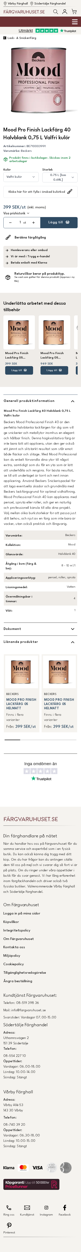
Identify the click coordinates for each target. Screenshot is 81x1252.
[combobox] (21, 177)
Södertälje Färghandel (50, 3)
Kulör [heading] (7, 169)
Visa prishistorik (14, 213)
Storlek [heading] (47, 169)
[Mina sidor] (64, 11)
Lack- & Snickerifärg (22, 38)
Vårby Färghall (18, 3)
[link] (21, 693)
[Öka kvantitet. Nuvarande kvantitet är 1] (33, 222)
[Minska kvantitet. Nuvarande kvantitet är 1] (10, 222)
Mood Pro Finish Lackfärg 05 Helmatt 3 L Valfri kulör (53, 356)
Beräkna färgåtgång (30, 237)
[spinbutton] (20, 222)
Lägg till (55, 222)
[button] (55, 11)
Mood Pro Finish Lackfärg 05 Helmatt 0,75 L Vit (18, 356)
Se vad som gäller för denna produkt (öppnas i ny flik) (44, 279)
